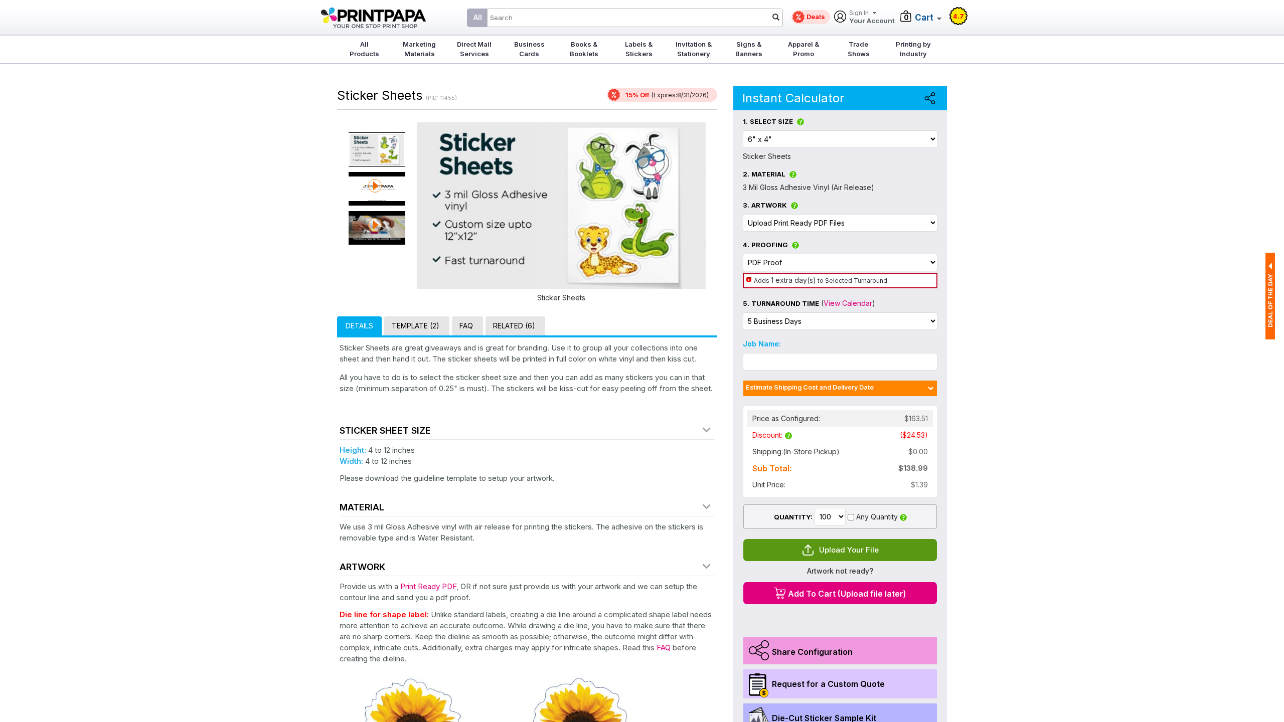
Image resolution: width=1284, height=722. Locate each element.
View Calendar (848, 303)
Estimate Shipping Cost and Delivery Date (810, 387)
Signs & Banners (748, 49)
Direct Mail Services (474, 49)
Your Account (872, 17)
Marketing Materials (419, 49)
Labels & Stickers (639, 49)
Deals (816, 17)
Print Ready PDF (428, 586)
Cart (924, 18)
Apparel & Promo (803, 49)
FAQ (664, 647)
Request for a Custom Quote (828, 684)
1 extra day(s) (793, 280)
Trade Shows (859, 49)
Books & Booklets (584, 49)
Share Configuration (812, 652)
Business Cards (529, 49)
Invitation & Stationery (694, 49)
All (477, 17)
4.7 (958, 16)
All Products (364, 49)
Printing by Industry (913, 49)
